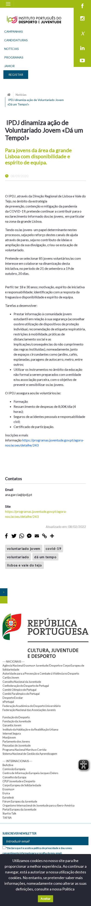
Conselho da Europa (14, 777)
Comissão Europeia (14, 769)
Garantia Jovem (12, 725)
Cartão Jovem (11, 677)
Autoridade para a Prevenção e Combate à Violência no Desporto (41, 673)
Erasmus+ (8, 789)
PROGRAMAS (13, 57)
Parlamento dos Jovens (16, 741)
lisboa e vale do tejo (24, 565)
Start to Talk (9, 813)
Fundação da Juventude (17, 721)
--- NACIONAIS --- (14, 661)
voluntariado (18, 557)
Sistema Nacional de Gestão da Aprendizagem (30, 753)
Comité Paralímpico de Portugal (21, 693)
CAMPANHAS (13, 31)
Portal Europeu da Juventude (19, 809)
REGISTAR (15, 74)
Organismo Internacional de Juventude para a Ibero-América (38, 805)
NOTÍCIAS (11, 48)
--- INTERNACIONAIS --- (17, 761)
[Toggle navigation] (8, 4)
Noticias (21, 94)
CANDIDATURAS (16, 40)
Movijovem (9, 737)
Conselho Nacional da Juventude (22, 681)
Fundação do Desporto (16, 717)
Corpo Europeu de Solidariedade (22, 785)
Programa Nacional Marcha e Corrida (24, 749)
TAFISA (7, 817)
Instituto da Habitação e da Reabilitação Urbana (30, 729)
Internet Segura (12, 733)
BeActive (8, 765)
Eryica (6, 793)
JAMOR (9, 66)
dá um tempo (45, 557)
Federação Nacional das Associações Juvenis (29, 710)
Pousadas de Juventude (17, 745)
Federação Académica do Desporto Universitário (32, 706)
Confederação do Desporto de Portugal (26, 685)
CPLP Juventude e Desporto (19, 781)
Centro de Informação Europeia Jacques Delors (30, 773)
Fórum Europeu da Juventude (20, 801)
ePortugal (8, 701)
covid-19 (53, 548)
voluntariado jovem (23, 548)
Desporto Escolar (13, 697)
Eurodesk (8, 797)
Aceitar (45, 898)
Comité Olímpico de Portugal (19, 689)
